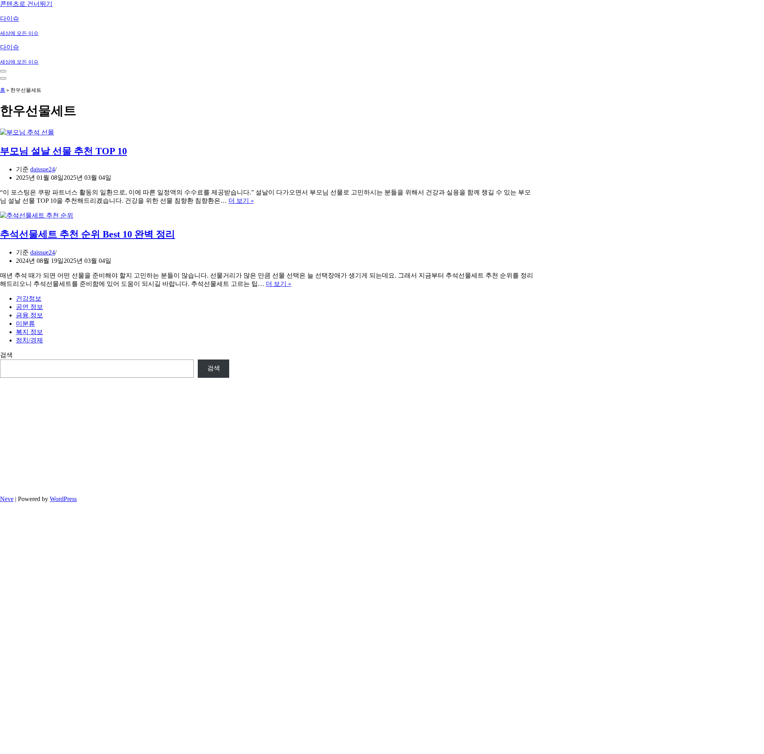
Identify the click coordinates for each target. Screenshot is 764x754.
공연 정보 (29, 306)
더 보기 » (241, 200)
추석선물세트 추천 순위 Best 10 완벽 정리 (87, 234)
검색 (6, 355)
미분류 (25, 323)
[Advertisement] (114, 433)
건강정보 (28, 298)
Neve (7, 499)
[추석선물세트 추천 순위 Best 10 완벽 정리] (36, 215)
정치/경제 (29, 340)
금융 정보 (29, 315)
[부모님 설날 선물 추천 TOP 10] (27, 132)
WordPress (63, 499)
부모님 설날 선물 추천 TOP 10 (63, 151)
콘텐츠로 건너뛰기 (26, 3)
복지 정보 (29, 331)
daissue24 (42, 169)
